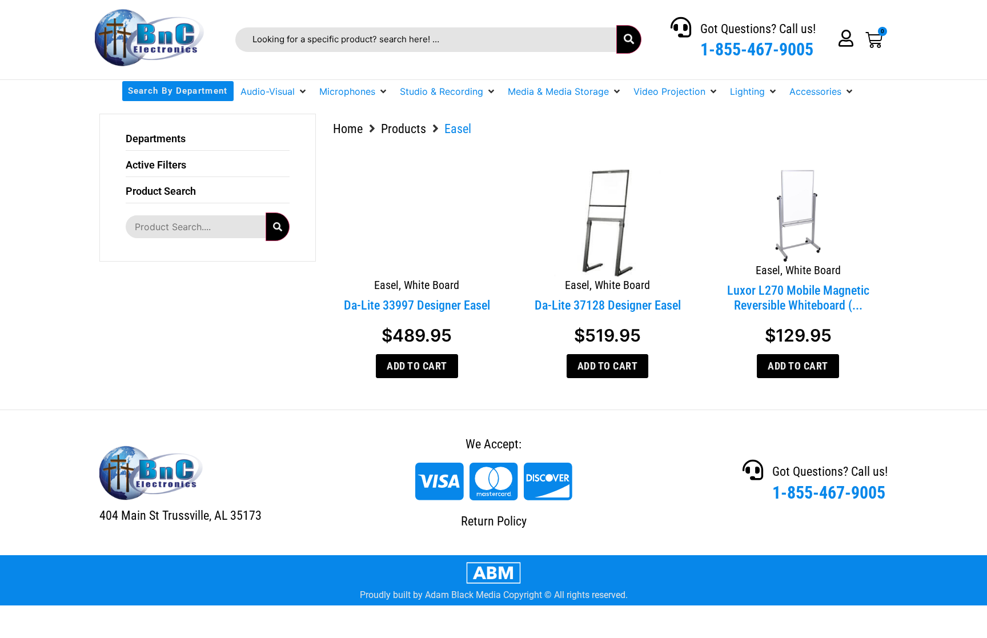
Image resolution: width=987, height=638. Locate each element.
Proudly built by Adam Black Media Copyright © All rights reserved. (494, 594)
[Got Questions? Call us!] (681, 27)
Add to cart (417, 366)
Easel (386, 285)
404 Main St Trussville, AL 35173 (180, 515)
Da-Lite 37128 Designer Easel (608, 305)
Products (403, 129)
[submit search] (628, 39)
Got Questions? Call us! (758, 29)
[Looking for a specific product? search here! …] (425, 39)
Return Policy (494, 521)
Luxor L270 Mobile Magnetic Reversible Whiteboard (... (798, 297)
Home (348, 129)
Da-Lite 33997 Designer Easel (417, 305)
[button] (274, 91)
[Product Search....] (195, 226)
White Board (431, 285)
